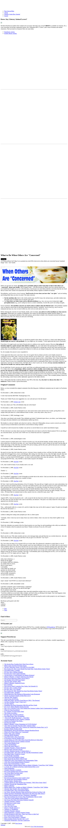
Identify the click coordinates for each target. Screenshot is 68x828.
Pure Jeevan (18, 823)
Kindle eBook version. (10, 33)
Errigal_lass (17, 402)
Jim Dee (16, 461)
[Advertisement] (33, 5)
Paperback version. (9, 32)
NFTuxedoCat (51, 627)
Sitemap (3, 825)
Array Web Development (37, 826)
